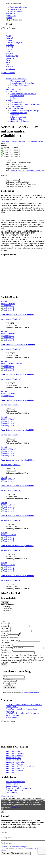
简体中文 (9, 47)
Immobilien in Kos (13, 773)
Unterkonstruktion (20, 660)
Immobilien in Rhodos (14, 760)
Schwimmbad (15, 658)
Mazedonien (16, 141)
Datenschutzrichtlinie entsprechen (31, 692)
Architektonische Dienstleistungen (23, 94)
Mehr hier (16, 807)
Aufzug (6, 655)
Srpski (8, 62)
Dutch (8, 51)
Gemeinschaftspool (30, 658)
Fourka (40, 141)
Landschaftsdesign (17, 96)
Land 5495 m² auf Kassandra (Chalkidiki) (17, 486)
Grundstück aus (7, 650)
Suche (4, 665)
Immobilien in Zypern (14, 89)
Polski (8, 60)
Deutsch (9, 49)
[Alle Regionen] (14, 679)
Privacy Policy (34, 848)
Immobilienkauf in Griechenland (22, 83)
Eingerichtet (33, 655)
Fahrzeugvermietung (18, 117)
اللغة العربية (10, 69)
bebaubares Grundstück (10, 662)
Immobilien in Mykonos (15, 768)
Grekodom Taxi (16, 119)
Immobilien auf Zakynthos (15, 762)
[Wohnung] (8, 607)
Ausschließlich (26, 662)
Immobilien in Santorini (14, 770)
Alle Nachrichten (12, 717)
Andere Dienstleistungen (15, 108)
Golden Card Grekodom (19, 121)
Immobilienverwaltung (18, 113)
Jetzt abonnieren (9, 687)
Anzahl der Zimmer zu (9, 640)
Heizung (4, 658)
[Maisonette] (8, 611)
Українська (10, 66)
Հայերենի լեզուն (14, 43)
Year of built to (6, 645)
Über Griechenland (17, 81)
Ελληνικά (9, 38)
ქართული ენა (12, 56)
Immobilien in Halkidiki (14, 756)
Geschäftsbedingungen (14, 790)
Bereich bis (5, 631)
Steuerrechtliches (16, 106)
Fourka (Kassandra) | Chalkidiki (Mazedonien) (27, 171)
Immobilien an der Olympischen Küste (20, 766)
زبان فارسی (10, 58)
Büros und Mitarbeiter (18, 7)
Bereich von (5, 628)
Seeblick (15, 655)
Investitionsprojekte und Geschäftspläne (25, 104)
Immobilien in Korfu (13, 758)
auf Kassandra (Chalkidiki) (11, 319)
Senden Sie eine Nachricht (16, 853)
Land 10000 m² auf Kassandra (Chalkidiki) (18, 345)
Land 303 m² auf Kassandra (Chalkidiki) (17, 460)
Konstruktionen (11, 91)
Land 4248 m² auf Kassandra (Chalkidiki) (17, 430)
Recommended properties (15, 782)
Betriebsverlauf (16, 11)
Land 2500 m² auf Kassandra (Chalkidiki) (17, 516)
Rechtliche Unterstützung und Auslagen (25, 111)
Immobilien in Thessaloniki (16, 753)
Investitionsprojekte (17, 102)
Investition (9, 100)
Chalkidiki (25, 141)
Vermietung (14, 115)
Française (9, 53)
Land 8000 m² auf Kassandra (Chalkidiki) (17, 315)
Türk (7, 64)
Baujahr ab (5, 643)
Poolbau (13, 98)
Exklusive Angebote (13, 786)
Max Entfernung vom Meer (11, 648)
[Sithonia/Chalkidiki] (14, 683)
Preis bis (4, 626)
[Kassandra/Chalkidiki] (14, 681)
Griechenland (6, 141)
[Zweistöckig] (8, 609)
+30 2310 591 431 (12, 13)
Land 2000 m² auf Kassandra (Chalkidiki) (17, 400)
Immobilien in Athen (13, 751)
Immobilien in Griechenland (16, 79)
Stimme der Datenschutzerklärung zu (15, 847)
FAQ (12, 87)
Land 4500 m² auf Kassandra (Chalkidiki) (17, 576)
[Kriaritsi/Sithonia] (14, 685)
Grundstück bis (6, 653)
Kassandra (33, 141)
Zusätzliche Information (19, 85)
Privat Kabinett (11, 792)
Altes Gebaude (35, 660)
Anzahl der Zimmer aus (10, 638)
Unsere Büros (15, 9)
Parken (23, 655)
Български (10, 45)
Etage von (4, 633)
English (8, 36)
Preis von (4, 623)
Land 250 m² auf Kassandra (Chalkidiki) (17, 546)
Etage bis (4, 635)
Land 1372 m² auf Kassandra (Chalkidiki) (17, 374)
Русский (9, 40)
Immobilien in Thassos (14, 764)
